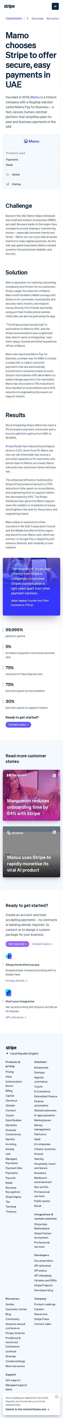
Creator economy (45, 1149)
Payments (12, 1173)
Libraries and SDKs (45, 1280)
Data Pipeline (14, 1120)
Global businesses (45, 1110)
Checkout (12, 1100)
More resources (15, 1366)
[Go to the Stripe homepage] (10, 1048)
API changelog (43, 1275)
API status (40, 1270)
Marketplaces (42, 1120)
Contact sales (17, 724)
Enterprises (41, 1067)
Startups (39, 1072)
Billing (9, 1090)
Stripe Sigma (13, 1196)
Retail (37, 1206)
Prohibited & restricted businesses (13, 1342)
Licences (11, 1351)
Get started (16, 944)
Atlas (9, 1076)
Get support (13, 1380)
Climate (10, 1105)
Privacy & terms (15, 1333)
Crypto (10, 1115)
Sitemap (11, 1356)
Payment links (14, 1168)
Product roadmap (44, 1304)
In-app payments (44, 1115)
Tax (8, 1201)
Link (8, 1154)
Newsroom (41, 1314)
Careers (39, 1309)
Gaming (39, 1159)
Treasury (11, 1211)
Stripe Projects (43, 1285)
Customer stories (16, 1309)
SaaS (37, 1139)
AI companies (42, 1144)
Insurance (40, 1173)
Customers (14, 18)
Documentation (43, 1260)
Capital (10, 1095)
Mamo (35, 97)
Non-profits (41, 1187)
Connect (11, 1110)
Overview (38, 18)
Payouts (11, 1178)
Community (13, 1319)
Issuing (10, 1149)
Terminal (11, 1206)
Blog (8, 1314)
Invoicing (11, 1144)
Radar (9, 1182)
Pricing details (15, 980)
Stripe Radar (14, 446)
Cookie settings (15, 1361)
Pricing (10, 1071)
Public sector (42, 1201)
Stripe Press (41, 1319)
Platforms (40, 1134)
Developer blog (43, 1290)
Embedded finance (45, 1096)
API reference (15, 1017)
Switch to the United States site (26, 1409)
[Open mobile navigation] (55, 6)
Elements (11, 1125)
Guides (10, 1304)
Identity (10, 1139)
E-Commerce (42, 1091)
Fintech (38, 1154)
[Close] (56, 1397)
